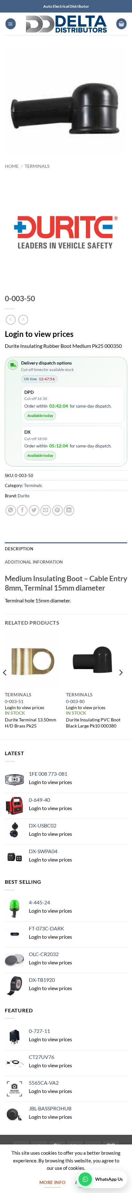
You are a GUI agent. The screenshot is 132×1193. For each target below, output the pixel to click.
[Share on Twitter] (34, 510)
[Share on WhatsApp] (10, 510)
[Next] (120, 685)
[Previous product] (23, 320)
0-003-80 (75, 701)
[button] (10, 23)
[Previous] (5, 685)
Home (12, 166)
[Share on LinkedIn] (69, 510)
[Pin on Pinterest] (57, 510)
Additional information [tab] (34, 562)
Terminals (37, 166)
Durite (23, 495)
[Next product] (11, 320)
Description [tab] (19, 548)
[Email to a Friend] (45, 510)
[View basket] (121, 23)
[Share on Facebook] (22, 510)
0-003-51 (14, 701)
